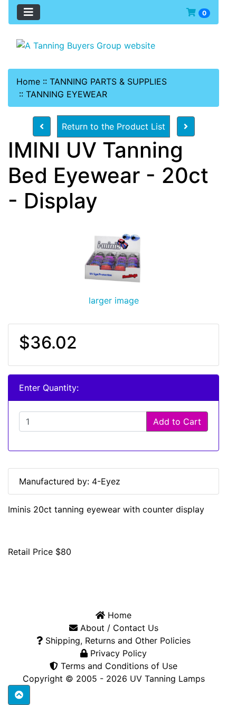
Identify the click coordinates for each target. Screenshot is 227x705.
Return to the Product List (113, 126)
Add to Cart (177, 421)
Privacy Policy (117, 653)
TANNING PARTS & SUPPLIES (108, 81)
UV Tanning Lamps (167, 678)
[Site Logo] (113, 45)
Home (28, 81)
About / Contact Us (118, 627)
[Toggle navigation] (28, 12)
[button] (19, 695)
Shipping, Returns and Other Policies (117, 640)
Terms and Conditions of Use (117, 666)
